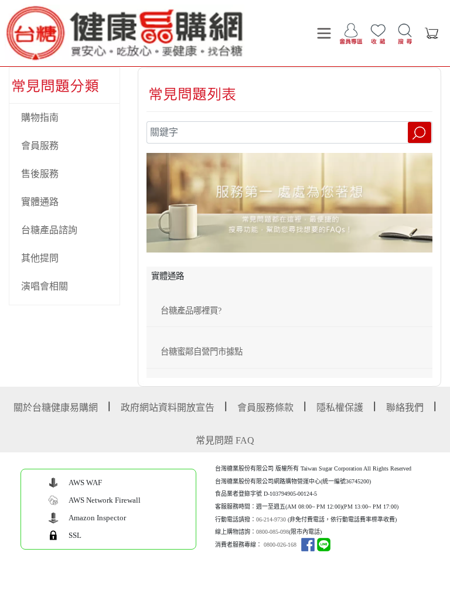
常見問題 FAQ (225, 440)
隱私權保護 (339, 407)
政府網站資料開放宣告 (167, 407)
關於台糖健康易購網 (55, 407)
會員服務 (40, 146)
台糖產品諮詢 (49, 230)
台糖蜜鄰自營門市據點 (202, 351)
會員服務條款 (265, 407)
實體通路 (40, 202)
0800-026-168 (280, 544)
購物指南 (40, 117)
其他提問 (40, 258)
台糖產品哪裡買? (191, 310)
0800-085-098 (272, 532)
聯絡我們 (405, 407)
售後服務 (40, 174)
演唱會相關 (44, 286)
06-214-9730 (271, 519)
